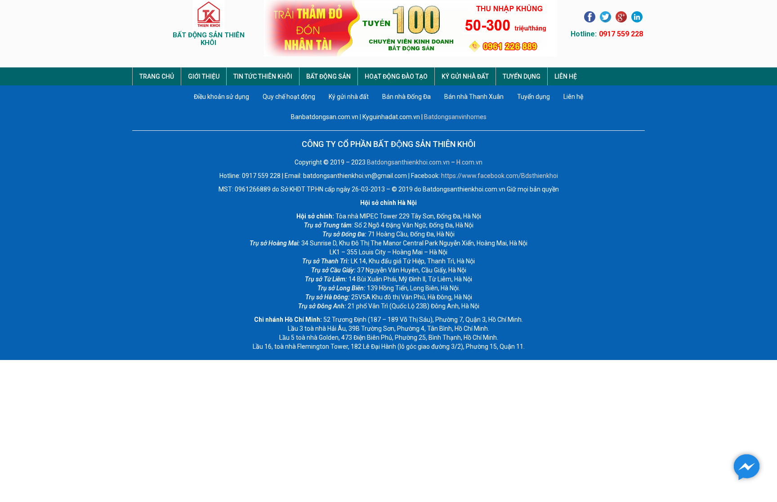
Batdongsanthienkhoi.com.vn (408, 162)
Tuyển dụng (521, 76)
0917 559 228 (621, 34)
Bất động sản (328, 76)
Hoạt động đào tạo (396, 76)
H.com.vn (469, 162)
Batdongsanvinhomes (455, 116)
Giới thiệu (203, 76)
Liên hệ (565, 76)
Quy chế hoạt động (289, 96)
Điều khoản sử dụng (221, 96)
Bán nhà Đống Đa (406, 96)
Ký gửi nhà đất (465, 76)
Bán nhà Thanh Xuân (474, 96)
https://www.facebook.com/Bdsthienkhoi (499, 175)
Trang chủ (156, 76)
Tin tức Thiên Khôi (262, 76)
